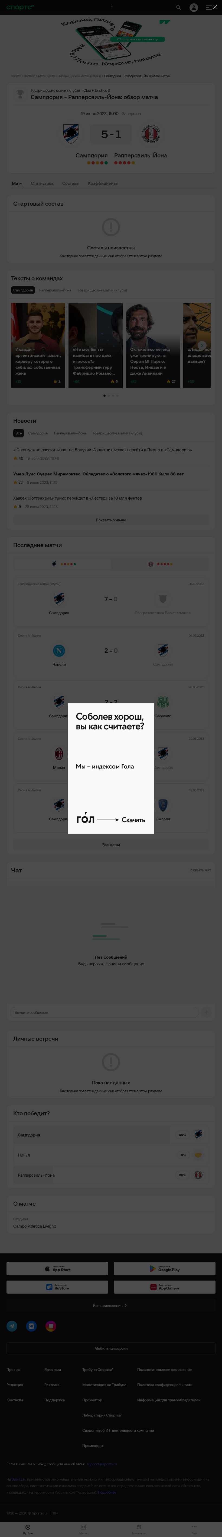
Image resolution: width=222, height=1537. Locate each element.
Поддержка (54, 1400)
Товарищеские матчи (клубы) (79, 76)
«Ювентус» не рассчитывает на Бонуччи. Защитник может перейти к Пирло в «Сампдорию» (102, 449)
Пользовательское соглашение (164, 1369)
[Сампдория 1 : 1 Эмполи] (88, 162)
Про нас (13, 1369)
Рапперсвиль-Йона (140, 155)
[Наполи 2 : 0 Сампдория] (101, 162)
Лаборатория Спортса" (102, 1415)
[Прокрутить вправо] (202, 345)
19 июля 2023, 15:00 (100, 113)
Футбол (29, 76)
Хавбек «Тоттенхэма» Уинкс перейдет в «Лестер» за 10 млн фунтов (77, 498)
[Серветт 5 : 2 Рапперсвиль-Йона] (128, 162)
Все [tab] (18, 433)
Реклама (51, 1384)
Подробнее (107, 1492)
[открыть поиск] (178, 7)
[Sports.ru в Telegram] (12, 1327)
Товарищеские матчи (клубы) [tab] (117, 433)
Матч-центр (46, 76)
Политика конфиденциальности (164, 1384)
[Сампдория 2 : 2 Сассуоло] (97, 162)
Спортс (16, 76)
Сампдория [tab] (38, 433)
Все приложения (107, 1305)
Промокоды (92, 1445)
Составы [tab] (70, 183)
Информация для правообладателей (169, 1400)
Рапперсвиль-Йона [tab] (70, 433)
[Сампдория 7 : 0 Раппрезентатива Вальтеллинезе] (106, 162)
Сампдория (92, 155)
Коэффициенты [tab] (103, 183)
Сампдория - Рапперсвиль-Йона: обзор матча (137, 76)
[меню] (209, 7)
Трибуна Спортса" (97, 1369)
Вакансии (52, 1369)
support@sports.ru (102, 1464)
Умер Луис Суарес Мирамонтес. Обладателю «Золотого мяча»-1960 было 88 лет (98, 474)
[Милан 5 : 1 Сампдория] (93, 162)
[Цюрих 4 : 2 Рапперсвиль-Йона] (124, 162)
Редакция (14, 1384)
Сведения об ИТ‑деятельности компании (118, 1430)
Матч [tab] (17, 183)
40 (21, 458)
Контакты (14, 1400)
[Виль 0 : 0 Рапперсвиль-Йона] (133, 162)
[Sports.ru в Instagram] (51, 1327)
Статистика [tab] (42, 183)
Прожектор (92, 1400)
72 (21, 482)
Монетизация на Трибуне (104, 1384)
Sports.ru (19, 1479)
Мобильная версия (111, 1348)
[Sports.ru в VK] (32, 1327)
